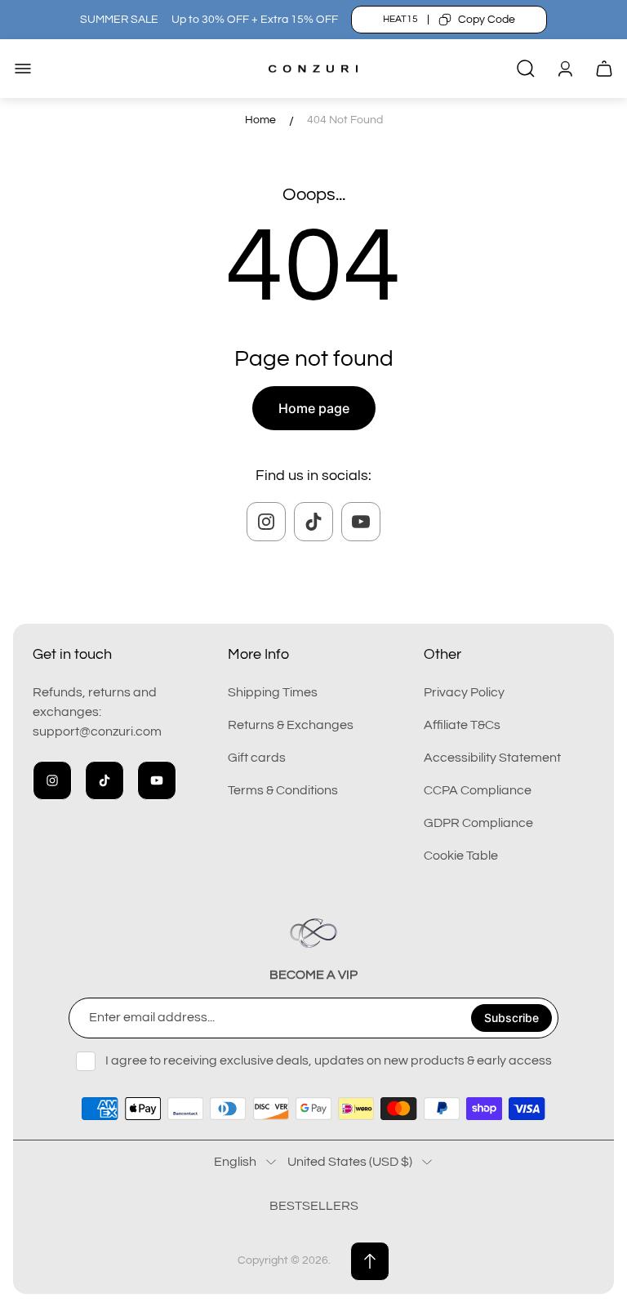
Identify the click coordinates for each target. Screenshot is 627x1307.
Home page (313, 408)
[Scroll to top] (369, 1261)
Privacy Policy (464, 692)
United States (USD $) (349, 1161)
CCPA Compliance (477, 790)
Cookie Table (461, 855)
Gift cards (257, 757)
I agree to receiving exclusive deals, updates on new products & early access (328, 1060)
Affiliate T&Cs (462, 724)
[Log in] (565, 69)
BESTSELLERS (313, 1205)
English (235, 1161)
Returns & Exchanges (291, 724)
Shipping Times (273, 692)
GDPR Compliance (478, 822)
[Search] (526, 69)
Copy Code (486, 19)
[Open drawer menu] (23, 68)
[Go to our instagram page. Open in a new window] (266, 521)
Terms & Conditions (283, 790)
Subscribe (511, 1018)
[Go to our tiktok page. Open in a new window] (313, 521)
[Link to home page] (313, 933)
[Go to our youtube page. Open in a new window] (360, 521)
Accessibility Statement (492, 757)
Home (260, 120)
